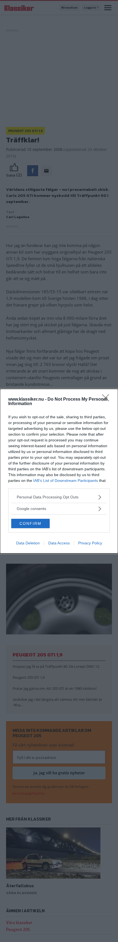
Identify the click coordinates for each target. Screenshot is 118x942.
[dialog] (59, 471)
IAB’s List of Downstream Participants (65, 480)
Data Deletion (28, 543)
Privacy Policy (90, 543)
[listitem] (59, 497)
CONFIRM (30, 523)
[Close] (107, 399)
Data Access (59, 543)
